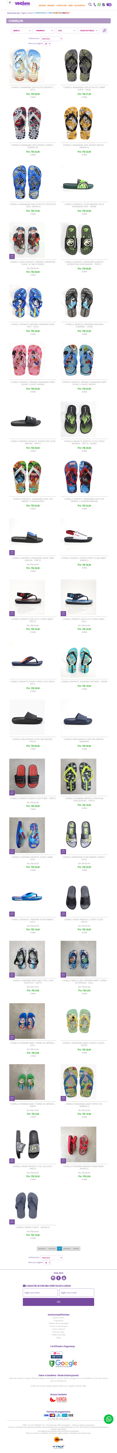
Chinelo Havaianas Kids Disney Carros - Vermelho (32, 146)
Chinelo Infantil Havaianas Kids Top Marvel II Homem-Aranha (84, 500)
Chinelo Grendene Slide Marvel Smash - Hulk (84, 858)
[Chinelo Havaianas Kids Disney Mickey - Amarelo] (78, 123)
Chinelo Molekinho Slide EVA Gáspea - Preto (32, 740)
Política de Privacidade (58, 1323)
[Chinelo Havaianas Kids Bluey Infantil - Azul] (27, 65)
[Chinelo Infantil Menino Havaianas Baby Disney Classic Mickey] (78, 360)
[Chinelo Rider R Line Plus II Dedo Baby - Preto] (27, 597)
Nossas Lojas (58, 1332)
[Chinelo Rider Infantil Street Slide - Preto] (78, 897)
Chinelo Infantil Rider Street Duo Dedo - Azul (33, 682)
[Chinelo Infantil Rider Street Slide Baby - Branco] (78, 536)
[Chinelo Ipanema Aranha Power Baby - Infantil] (78, 1144)
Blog (58, 1337)
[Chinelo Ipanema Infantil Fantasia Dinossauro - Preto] (78, 776)
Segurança (58, 1320)
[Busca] (90, 5)
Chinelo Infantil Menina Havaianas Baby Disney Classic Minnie (33, 383)
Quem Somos (58, 1317)
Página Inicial (27, 13)
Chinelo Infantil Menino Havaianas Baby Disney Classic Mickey (84, 383)
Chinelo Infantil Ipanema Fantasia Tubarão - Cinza (84, 325)
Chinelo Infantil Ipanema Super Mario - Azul (33, 920)
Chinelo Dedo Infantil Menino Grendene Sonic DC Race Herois (32, 263)
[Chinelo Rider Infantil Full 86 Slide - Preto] (27, 1144)
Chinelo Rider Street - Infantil (33, 1227)
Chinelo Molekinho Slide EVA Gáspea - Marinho (84, 740)
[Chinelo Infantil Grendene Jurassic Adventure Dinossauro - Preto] (78, 240)
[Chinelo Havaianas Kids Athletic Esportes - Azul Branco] (27, 182)
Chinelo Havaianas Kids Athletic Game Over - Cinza (84, 88)
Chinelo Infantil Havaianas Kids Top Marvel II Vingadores (33, 500)
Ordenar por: (34, 38)
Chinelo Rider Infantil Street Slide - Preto (84, 920)
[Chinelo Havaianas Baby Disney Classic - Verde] (78, 1021)
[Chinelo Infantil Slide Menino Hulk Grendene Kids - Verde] (78, 182)
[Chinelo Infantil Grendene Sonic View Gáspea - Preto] (27, 536)
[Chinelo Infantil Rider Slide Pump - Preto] (27, 776)
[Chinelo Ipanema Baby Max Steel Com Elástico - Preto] (27, 958)
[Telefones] (94, 5)
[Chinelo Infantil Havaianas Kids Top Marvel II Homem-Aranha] (78, 477)
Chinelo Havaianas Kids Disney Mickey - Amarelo (84, 146)
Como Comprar (58, 1329)
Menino (51, 5)
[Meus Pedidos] (104, 5)
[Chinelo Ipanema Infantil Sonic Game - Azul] (27, 835)
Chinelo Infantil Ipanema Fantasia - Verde (84, 681)
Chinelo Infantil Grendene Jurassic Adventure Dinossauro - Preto (84, 263)
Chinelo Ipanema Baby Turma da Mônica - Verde (33, 1105)
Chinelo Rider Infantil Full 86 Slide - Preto (33, 1167)
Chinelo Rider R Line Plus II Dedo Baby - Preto (32, 620)
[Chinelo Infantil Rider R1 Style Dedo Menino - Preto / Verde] (78, 419)
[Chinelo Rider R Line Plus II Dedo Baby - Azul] (78, 597)
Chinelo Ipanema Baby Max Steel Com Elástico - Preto (33, 981)
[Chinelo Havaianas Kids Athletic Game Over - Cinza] (78, 65)
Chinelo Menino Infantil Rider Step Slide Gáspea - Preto (33, 442)
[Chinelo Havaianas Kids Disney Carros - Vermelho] (27, 123)
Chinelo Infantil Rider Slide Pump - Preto (33, 798)
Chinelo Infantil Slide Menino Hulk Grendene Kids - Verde (84, 205)
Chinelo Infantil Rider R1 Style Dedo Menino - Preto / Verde (84, 442)
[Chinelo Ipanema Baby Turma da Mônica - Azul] (27, 1021)
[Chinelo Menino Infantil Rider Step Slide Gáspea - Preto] (27, 419)
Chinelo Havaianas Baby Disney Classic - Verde (84, 1044)
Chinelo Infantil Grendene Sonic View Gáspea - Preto (33, 559)
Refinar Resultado (104, 30)
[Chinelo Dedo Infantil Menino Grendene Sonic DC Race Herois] (27, 240)
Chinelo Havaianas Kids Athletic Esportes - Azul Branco (33, 205)
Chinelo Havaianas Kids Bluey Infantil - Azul (33, 88)
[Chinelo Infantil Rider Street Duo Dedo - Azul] (27, 659)
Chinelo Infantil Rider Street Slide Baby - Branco (84, 559)
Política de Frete (58, 1334)
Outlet (66, 13)
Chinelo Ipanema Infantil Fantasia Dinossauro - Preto (84, 799)
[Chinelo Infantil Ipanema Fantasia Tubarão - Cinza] (78, 302)
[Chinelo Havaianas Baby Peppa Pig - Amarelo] (78, 1082)
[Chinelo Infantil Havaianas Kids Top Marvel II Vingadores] (27, 477)
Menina (42, 5)
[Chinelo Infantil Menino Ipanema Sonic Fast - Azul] (27, 302)
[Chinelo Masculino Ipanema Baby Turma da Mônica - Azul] (78, 958)
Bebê (70, 5)
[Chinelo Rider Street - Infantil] (27, 1205)
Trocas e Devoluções (59, 1326)
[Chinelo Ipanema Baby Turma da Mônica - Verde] (27, 1082)
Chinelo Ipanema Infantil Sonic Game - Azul (33, 858)
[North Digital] (58, 1439)
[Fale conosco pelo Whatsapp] (99, 5)
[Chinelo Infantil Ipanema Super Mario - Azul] (27, 897)
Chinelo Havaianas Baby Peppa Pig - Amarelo (84, 1105)
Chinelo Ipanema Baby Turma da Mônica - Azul (33, 1044)
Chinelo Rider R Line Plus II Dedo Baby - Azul (84, 620)
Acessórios (79, 5)
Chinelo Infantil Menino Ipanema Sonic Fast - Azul (33, 325)
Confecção (61, 5)
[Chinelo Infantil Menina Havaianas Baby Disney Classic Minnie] (27, 360)
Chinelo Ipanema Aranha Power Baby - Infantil (84, 1167)
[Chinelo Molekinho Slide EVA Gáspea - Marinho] (78, 717)
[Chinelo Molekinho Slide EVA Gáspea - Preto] (27, 717)
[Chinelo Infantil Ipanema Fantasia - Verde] (78, 659)
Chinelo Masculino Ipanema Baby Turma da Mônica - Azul (84, 981)
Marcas (57, 13)
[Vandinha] (22, 3)
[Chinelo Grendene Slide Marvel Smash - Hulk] (78, 835)
